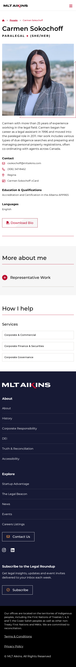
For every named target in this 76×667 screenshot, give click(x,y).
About (6, 408)
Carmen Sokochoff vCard (23, 180)
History (7, 418)
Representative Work (30, 277)
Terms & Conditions (18, 636)
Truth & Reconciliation (17, 448)
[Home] (3, 20)
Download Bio (21, 223)
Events (7, 514)
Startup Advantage (15, 484)
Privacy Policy (13, 646)
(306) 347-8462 (16, 169)
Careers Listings (13, 524)
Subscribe (20, 590)
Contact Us (21, 537)
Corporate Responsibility (19, 428)
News (6, 504)
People (14, 20)
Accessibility (10, 458)
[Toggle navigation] (70, 6)
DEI (4, 438)
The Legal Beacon (14, 494)
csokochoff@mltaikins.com (24, 163)
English (6, 209)
